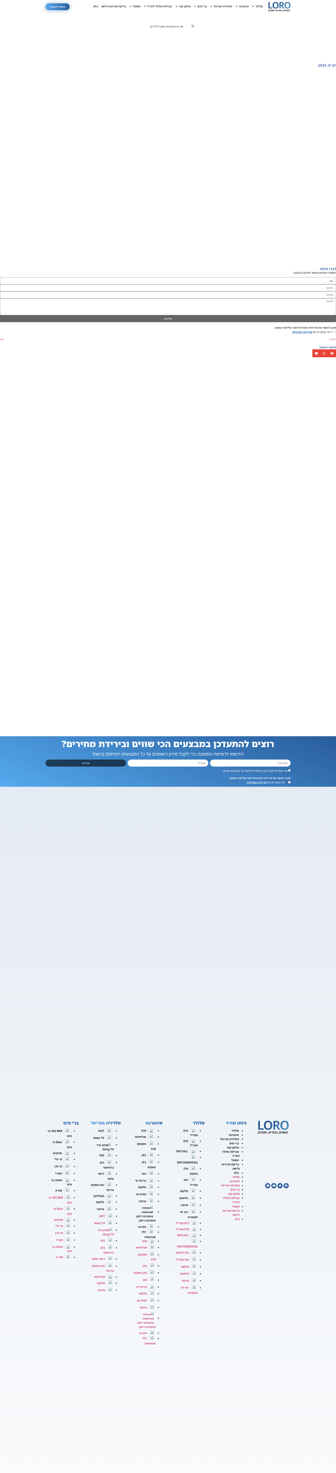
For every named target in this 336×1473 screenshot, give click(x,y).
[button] (257, 6)
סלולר (235, 1131)
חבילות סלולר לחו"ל (231, 1154)
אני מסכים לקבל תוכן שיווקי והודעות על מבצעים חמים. (255, 771)
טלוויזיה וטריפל (229, 1139)
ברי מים (234, 1143)
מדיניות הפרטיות (302, 332)
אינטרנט (234, 1135)
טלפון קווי (233, 1147)
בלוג (236, 1173)
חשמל (235, 1160)
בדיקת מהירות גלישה (231, 1166)
